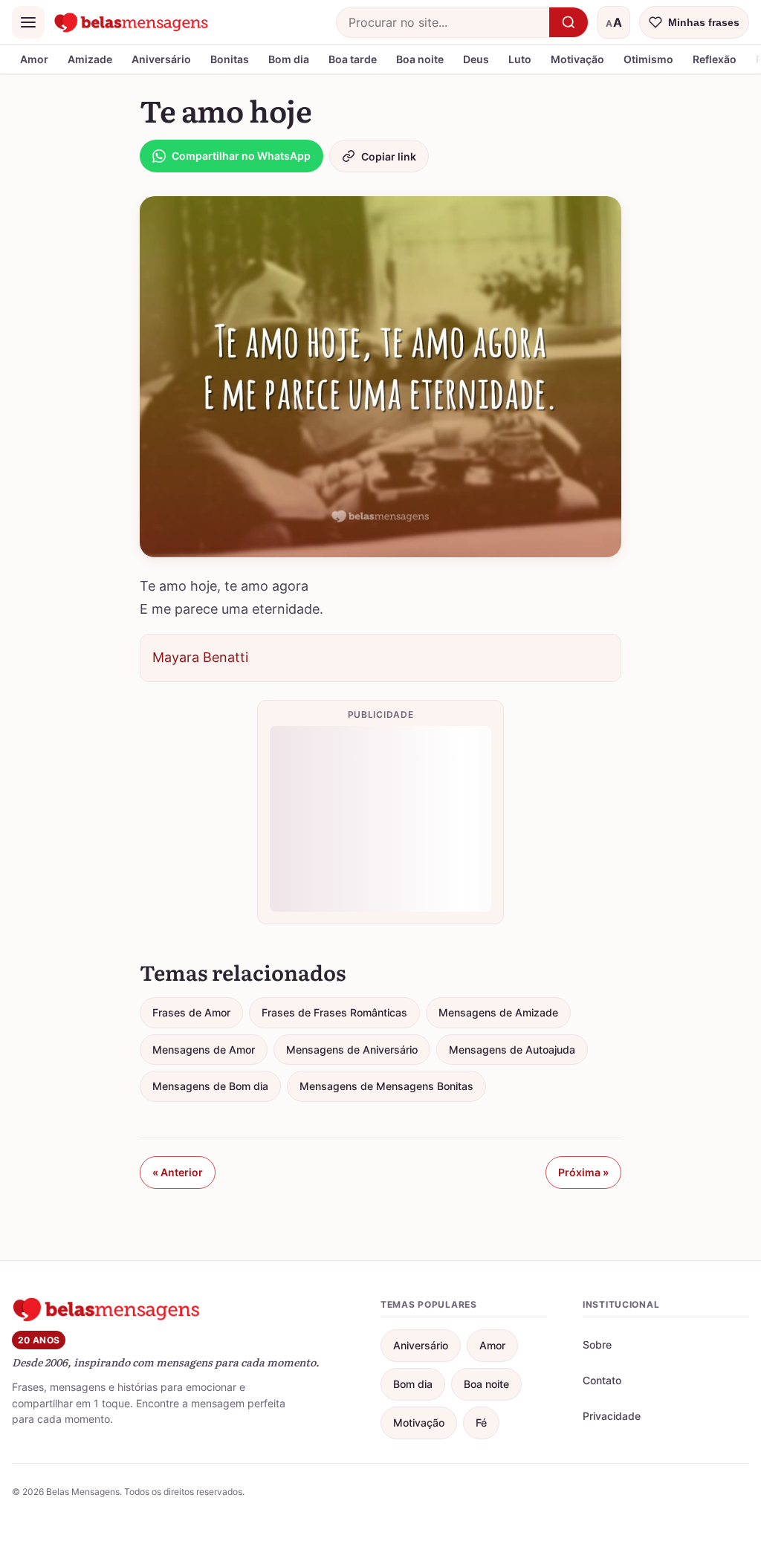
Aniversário (161, 59)
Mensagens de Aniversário (352, 1049)
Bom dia (288, 59)
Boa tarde (352, 59)
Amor (34, 59)
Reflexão (714, 59)
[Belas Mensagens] (132, 22)
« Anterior (177, 1172)
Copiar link (388, 156)
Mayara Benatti (200, 657)
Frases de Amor (191, 1012)
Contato (602, 1380)
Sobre (597, 1344)
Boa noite (420, 59)
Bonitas (229, 59)
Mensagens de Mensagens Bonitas (386, 1086)
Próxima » (583, 1172)
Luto (519, 59)
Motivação (577, 59)
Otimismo (648, 59)
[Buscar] (568, 22)
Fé (481, 1422)
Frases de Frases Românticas (334, 1012)
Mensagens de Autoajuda (512, 1049)
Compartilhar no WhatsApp (241, 155)
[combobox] (443, 22)
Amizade (90, 59)
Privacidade (612, 1416)
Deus (476, 59)
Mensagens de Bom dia (210, 1086)
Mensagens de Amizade (498, 1012)
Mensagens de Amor (203, 1049)
